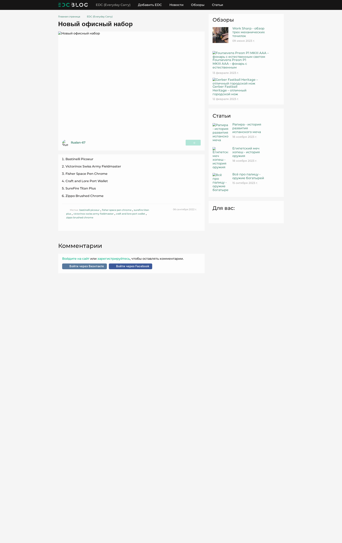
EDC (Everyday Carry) (113, 5)
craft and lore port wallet (130, 213)
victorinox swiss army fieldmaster (93, 213)
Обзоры (197, 5)
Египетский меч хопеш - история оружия (246, 152)
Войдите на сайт (76, 259)
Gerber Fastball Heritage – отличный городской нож (229, 90)
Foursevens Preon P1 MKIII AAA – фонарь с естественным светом (230, 65)
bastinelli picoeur (89, 209)
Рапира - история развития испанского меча (246, 128)
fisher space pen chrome (116, 209)
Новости (176, 5)
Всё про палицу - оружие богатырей (248, 176)
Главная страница (69, 16)
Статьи (217, 5)
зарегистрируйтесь (113, 259)
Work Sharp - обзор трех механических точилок (248, 32)
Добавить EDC (150, 5)
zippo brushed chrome (79, 217)
